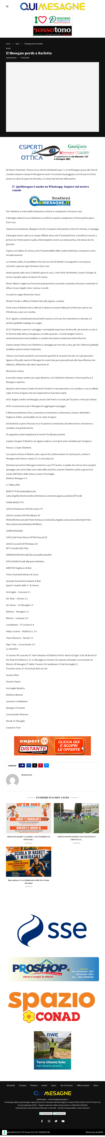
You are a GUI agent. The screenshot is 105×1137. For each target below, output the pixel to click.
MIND (100, 1132)
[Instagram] (49, 1121)
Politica (33, 1085)
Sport (17, 44)
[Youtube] (63, 1121)
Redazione (12, 58)
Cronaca (22, 1085)
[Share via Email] (46, 765)
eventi (44, 1085)
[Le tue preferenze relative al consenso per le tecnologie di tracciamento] (4, 1132)
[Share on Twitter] (34, 765)
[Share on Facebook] (28, 765)
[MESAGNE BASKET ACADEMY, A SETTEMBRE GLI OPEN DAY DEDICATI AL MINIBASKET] (28, 818)
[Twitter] (56, 1121)
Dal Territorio (67, 1085)
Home (8, 44)
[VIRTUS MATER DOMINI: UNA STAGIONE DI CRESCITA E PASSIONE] (76, 818)
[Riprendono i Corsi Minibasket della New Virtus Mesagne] (28, 862)
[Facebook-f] (42, 1121)
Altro (96, 1085)
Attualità (11, 1085)
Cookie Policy (60, 1113)
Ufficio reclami (83, 1085)
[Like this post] (22, 765)
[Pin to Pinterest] (40, 765)
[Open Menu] (7, 6)
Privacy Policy (46, 1113)
